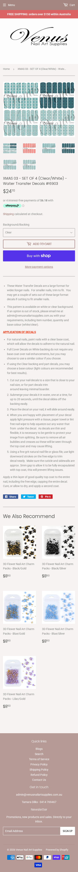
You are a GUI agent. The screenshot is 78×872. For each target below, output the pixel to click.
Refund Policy (39, 774)
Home (6, 68)
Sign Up (67, 831)
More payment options (39, 266)
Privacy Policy (39, 764)
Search (39, 754)
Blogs (39, 748)
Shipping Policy (39, 769)
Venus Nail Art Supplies (29, 849)
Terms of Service (39, 759)
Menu (11, 5)
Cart (72, 5)
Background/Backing (16, 224)
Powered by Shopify (57, 849)
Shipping (8, 214)
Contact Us (39, 779)
